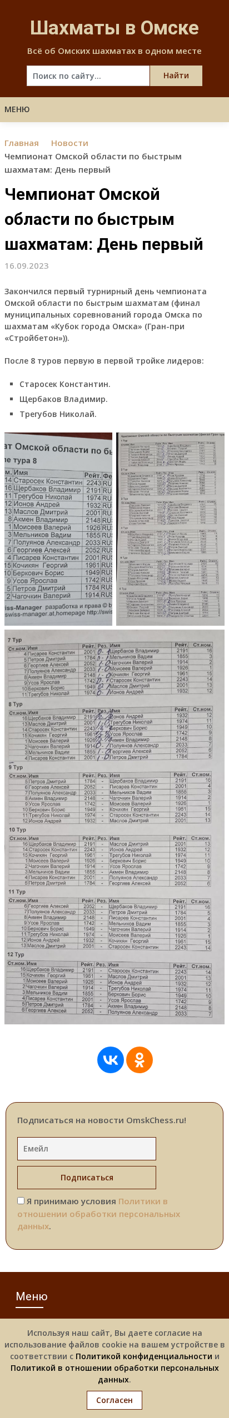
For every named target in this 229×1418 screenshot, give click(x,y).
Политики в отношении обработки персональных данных (98, 1213)
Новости (69, 142)
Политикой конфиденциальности (144, 1356)
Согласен (114, 1400)
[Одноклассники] (139, 1060)
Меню (17, 109)
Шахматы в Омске (114, 28)
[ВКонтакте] (110, 1060)
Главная (21, 142)
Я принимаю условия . (98, 1213)
